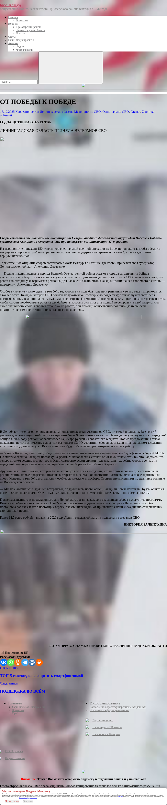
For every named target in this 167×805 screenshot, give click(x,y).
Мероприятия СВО (87, 111)
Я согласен (12, 801)
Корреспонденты (27, 111)
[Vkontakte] (3, 662)
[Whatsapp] (10, 662)
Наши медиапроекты (21, 40)
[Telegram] (25, 662)
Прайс (16, 713)
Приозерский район (28, 26)
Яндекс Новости (15, 758)
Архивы (13, 43)
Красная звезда (10, 5)
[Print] (39, 662)
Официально (111, 111)
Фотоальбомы (24, 49)
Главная (13, 17)
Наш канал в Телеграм (106, 734)
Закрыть (28, 801)
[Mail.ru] (32, 662)
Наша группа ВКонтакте (107, 727)
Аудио (20, 46)
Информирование (105, 703)
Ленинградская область (30, 30)
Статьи (12, 36)
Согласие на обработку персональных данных (118, 707)
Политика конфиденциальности (109, 710)
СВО (125, 111)
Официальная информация (28, 707)
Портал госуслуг (102, 720)
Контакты (22, 20)
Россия (20, 33)
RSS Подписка (14, 751)
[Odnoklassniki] (17, 662)
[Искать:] (19, 81)
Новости (13, 23)
